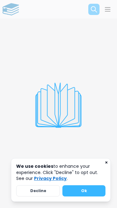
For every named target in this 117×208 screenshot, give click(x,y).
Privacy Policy (50, 178)
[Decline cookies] (106, 162)
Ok (84, 190)
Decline (38, 190)
